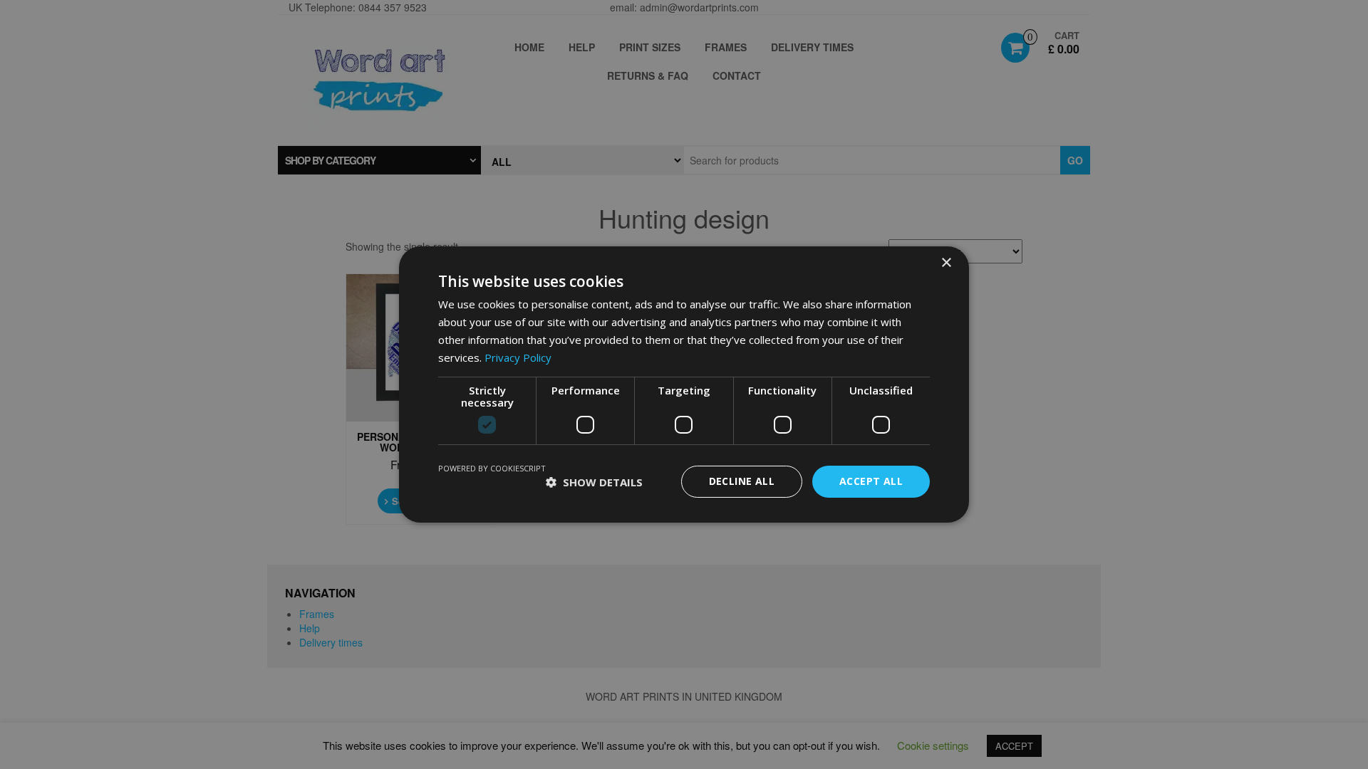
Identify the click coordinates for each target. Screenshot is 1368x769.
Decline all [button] (741, 481)
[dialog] (684, 384)
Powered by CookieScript (492, 468)
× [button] (945, 263)
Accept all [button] (871, 481)
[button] (594, 482)
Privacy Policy (517, 357)
